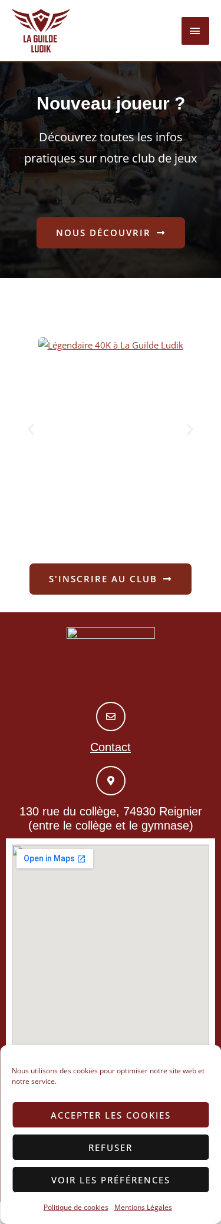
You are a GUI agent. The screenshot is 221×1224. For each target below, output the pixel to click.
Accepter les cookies (111, 1115)
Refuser (110, 1147)
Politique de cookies (76, 1207)
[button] (31, 429)
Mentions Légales (143, 1207)
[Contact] (111, 716)
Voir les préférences (110, 1180)
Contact (110, 747)
